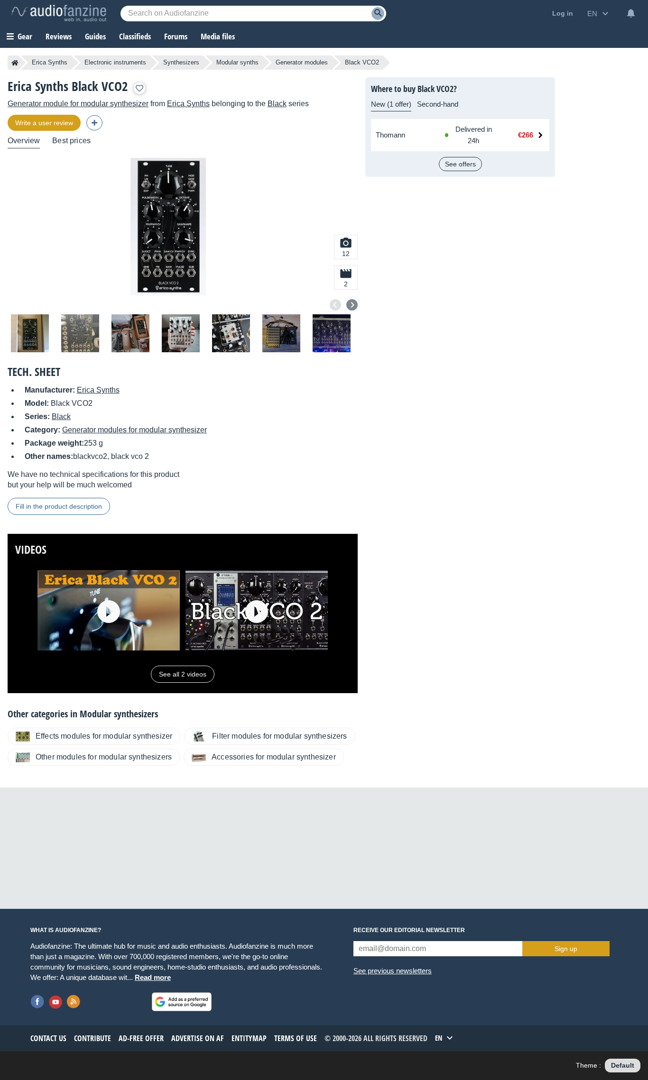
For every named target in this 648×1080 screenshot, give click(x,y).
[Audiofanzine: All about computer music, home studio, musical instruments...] (58, 13)
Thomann (390, 135)
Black (277, 104)
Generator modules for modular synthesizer (134, 430)
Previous (335, 305)
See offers (460, 164)
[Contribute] (94, 122)
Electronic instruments (115, 62)
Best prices (71, 141)
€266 (525, 135)
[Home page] (15, 62)
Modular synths (237, 62)
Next (352, 305)
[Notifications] (631, 13)
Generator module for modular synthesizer (78, 104)
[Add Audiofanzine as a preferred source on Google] (182, 1001)
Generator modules (302, 62)
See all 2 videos (182, 674)
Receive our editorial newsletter (409, 930)
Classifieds (135, 36)
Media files (218, 36)
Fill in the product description (59, 506)
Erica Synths (49, 62)
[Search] (377, 13)
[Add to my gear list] (139, 88)
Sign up (566, 948)
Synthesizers (181, 62)
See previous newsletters (392, 971)
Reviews (59, 36)
